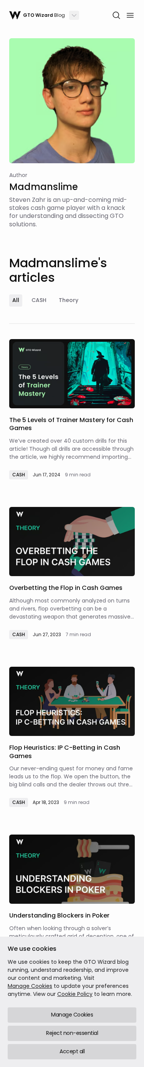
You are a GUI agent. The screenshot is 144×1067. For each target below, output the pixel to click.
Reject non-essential (72, 1033)
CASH (38, 300)
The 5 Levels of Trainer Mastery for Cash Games (71, 424)
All (15, 300)
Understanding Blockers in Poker (59, 915)
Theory (68, 300)
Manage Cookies (30, 986)
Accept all (72, 1051)
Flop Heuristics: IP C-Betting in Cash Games (64, 751)
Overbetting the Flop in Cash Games (65, 587)
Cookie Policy (75, 994)
